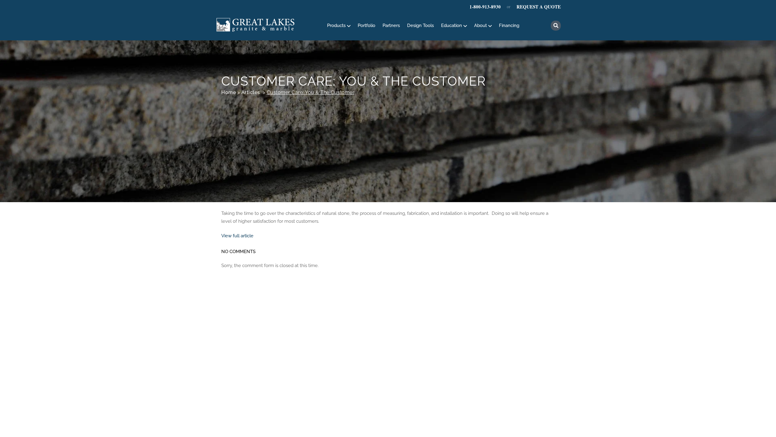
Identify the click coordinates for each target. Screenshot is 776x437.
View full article (237, 236)
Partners (391, 25)
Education (451, 25)
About (480, 25)
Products (336, 25)
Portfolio (366, 25)
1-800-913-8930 (485, 6)
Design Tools (420, 25)
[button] (556, 26)
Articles (250, 92)
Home (228, 92)
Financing (509, 25)
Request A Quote (539, 6)
